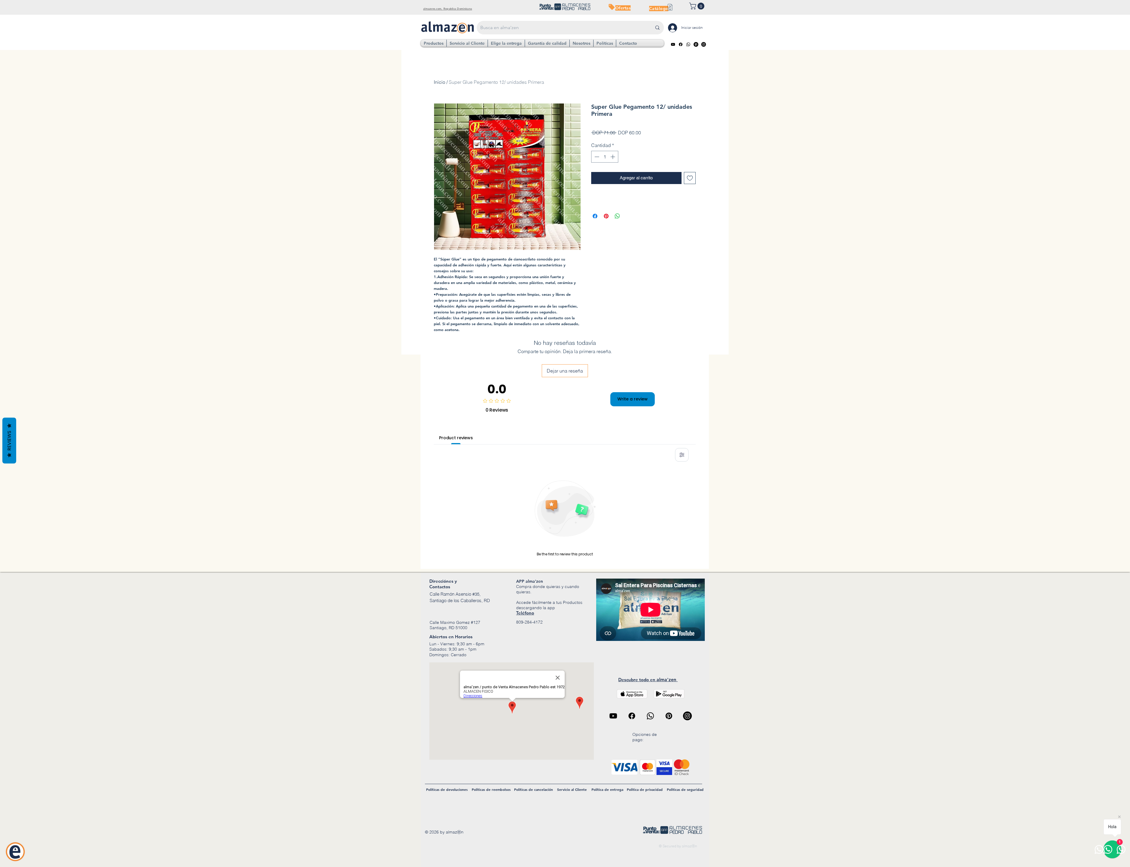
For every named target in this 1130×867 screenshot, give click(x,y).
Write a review (632, 399)
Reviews (9, 440)
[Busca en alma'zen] (657, 27)
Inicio (439, 82)
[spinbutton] (604, 156)
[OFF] (611, 7)
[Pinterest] (696, 44)
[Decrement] (596, 156)
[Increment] (613, 156)
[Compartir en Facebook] (595, 216)
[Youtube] (673, 44)
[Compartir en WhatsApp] (617, 216)
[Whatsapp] (688, 44)
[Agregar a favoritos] (690, 178)
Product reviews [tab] (456, 438)
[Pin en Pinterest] (606, 216)
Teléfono (525, 613)
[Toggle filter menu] (682, 455)
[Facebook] (680, 44)
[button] (697, 6)
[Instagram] (703, 44)
